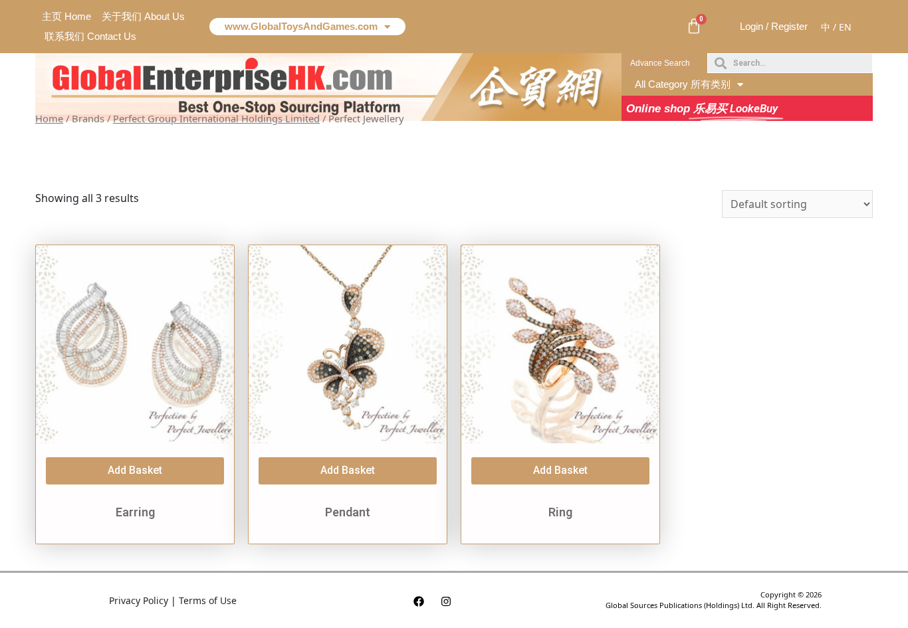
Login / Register (774, 26)
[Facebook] (418, 601)
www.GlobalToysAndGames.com (301, 26)
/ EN (842, 27)
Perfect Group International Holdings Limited (216, 118)
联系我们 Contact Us (90, 36)
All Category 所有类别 (683, 84)
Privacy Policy (138, 600)
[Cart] (694, 26)
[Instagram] (446, 601)
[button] (660, 63)
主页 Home (66, 16)
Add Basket (135, 470)
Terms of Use (208, 600)
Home (49, 118)
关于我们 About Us (143, 16)
